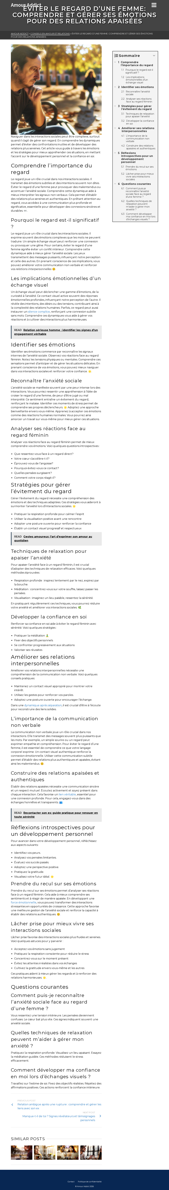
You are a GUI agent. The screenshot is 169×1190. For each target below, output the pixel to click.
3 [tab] (50, 1158)
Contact (71, 1181)
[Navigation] (154, 5)
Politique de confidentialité (89, 1181)
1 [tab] (42, 1158)
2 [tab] (46, 1158)
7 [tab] (66, 1158)
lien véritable (67, 794)
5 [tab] (58, 1158)
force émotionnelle (23, 902)
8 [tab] (70, 1158)
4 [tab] (54, 1158)
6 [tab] (62, 1158)
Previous (14, 1152)
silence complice (39, 311)
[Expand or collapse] (154, 55)
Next (99, 1152)
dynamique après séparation (43, 705)
